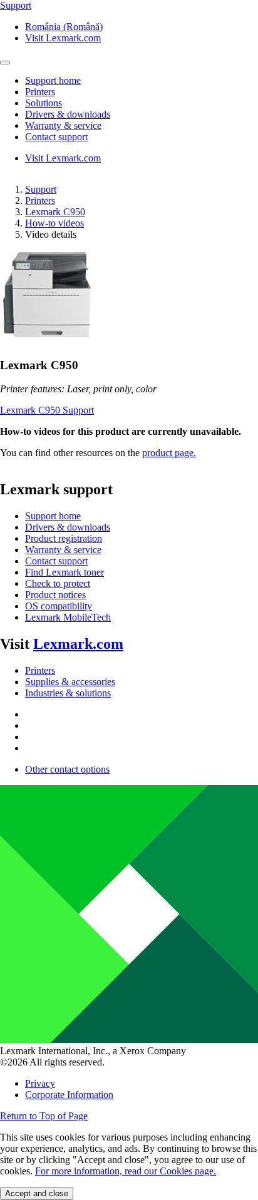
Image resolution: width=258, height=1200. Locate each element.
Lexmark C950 (55, 211)
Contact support (56, 561)
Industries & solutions (68, 693)
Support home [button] (53, 80)
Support (40, 189)
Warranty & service (63, 549)
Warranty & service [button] (63, 125)
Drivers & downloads (67, 527)
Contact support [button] (56, 136)
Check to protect (57, 583)
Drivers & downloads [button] (67, 114)
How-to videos (54, 223)
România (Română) (64, 26)
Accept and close (36, 1193)
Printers (40, 200)
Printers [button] (40, 91)
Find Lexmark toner (64, 572)
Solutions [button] (43, 103)
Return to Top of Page (44, 1116)
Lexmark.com (78, 644)
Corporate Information (69, 1094)
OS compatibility (58, 606)
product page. (169, 452)
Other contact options (67, 769)
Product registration (63, 538)
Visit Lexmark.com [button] (63, 38)
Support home (53, 516)
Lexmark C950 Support (47, 410)
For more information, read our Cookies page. (125, 1171)
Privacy (40, 1083)
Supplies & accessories (70, 681)
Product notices (55, 594)
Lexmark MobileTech (68, 617)
